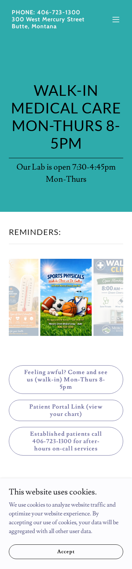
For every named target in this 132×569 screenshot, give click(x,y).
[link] (49, 26)
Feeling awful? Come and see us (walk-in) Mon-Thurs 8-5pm (66, 380)
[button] (116, 19)
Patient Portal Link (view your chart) (66, 410)
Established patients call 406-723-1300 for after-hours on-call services (66, 441)
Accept (65, 551)
